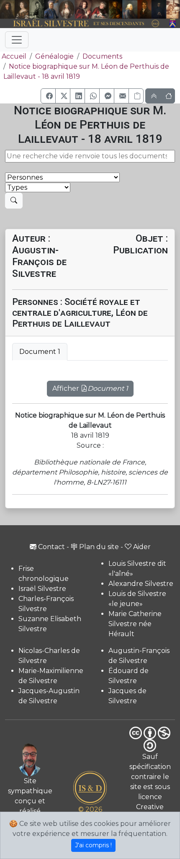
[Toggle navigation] (16, 39)
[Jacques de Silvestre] (173, 9)
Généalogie (54, 56)
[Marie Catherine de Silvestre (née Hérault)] (66, 9)
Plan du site (99, 547)
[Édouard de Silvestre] (159, 9)
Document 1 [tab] (39, 352)
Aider (142, 547)
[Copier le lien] (136, 95)
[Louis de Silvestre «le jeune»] (51, 9)
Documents (102, 56)
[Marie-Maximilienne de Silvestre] (115, 9)
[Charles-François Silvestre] (36, 9)
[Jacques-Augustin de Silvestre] (129, 9)
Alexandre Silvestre (140, 584)
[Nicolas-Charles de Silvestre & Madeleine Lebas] (92, 9)
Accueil (14, 56)
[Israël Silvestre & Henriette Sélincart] (14, 9)
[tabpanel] (90, 384)
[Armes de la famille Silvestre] (173, 23)
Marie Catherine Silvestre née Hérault (135, 624)
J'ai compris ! (93, 845)
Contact (51, 547)
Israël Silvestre (42, 589)
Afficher (90, 388)
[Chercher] (14, 201)
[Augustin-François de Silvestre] (144, 9)
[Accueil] (83, 23)
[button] (48, 95)
